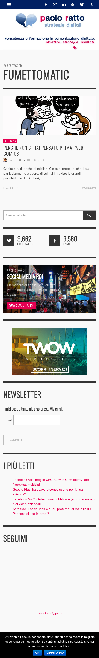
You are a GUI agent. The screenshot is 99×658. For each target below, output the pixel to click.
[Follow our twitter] (8, 240)
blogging (10, 141)
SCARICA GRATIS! (21, 304)
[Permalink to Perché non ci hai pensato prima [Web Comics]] (49, 115)
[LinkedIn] (63, 4)
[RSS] (72, 4)
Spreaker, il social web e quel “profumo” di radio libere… (53, 509)
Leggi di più (55, 652)
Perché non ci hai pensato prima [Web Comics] (43, 150)
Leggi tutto (9, 187)
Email (7, 420)
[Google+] (54, 4)
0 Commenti (89, 187)
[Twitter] (81, 4)
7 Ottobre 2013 (35, 159)
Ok (37, 652)
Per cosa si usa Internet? (31, 513)
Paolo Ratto (16, 159)
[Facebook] (46, 4)
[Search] (9, 4)
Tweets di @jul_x (49, 613)
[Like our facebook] (55, 240)
